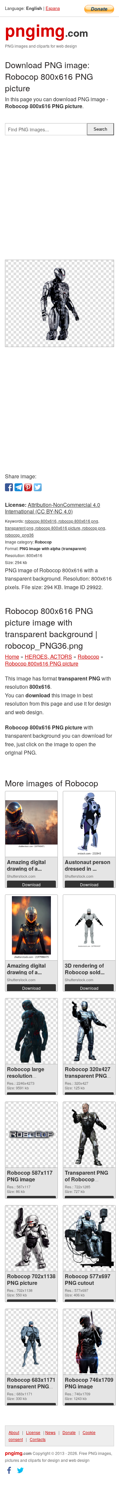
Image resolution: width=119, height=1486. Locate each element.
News (50, 1432)
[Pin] (28, 487)
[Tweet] (38, 487)
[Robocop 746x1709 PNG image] (89, 1341)
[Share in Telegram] (18, 487)
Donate (69, 1432)
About (14, 1432)
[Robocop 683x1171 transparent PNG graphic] (31, 1341)
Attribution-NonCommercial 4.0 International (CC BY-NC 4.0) (52, 508)
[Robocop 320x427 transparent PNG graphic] (89, 1031)
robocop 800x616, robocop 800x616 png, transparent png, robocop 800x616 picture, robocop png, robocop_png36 (55, 528)
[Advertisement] (59, 200)
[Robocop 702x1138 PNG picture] (31, 1238)
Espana (53, 8)
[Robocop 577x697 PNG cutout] (89, 1238)
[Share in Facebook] (9, 487)
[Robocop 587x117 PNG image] (31, 1134)
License (33, 1432)
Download (31, 884)
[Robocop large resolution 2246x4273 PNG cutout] (31, 1031)
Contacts (38, 1439)
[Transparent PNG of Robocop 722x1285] (89, 1134)
